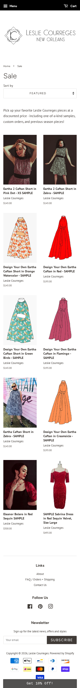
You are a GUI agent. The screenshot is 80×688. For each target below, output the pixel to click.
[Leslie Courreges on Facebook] (29, 607)
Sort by (8, 86)
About (40, 574)
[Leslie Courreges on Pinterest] (40, 607)
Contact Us (40, 585)
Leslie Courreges (39, 653)
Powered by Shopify (62, 653)
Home (6, 66)
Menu (13, 6)
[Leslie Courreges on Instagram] (50, 607)
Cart (73, 6)
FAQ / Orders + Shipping (40, 579)
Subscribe (62, 640)
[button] (40, 683)
